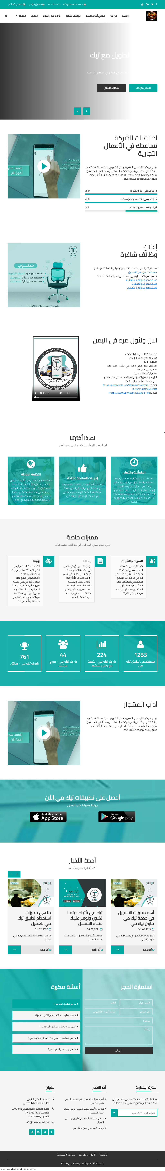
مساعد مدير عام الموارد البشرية (141, 280)
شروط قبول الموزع (51, 16)
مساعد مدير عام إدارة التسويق (142, 287)
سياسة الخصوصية (66, 1154)
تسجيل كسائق (15, 4)
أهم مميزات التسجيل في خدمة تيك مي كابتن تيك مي (84, 1101)
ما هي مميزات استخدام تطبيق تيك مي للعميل (45, 918)
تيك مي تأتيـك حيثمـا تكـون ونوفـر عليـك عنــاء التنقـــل (96, 918)
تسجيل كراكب (35, 4)
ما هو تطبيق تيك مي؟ (64, 1003)
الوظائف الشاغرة (73, 16)
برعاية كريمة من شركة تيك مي (88, 1128)
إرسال (118, 1050)
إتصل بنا (34, 16)
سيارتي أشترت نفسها (95, 16)
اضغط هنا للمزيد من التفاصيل (142, 272)
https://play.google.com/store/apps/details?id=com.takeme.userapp (130, 387)
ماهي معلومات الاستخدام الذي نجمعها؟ (55, 1015)
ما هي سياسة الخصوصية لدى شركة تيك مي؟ (52, 1038)
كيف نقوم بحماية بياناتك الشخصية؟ (57, 1026)
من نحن (113, 16)
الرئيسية (125, 16)
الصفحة (22, 16)
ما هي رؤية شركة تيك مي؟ (62, 1049)
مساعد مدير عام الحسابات (144, 283)
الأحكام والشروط (87, 1154)
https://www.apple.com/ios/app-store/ (129, 392)
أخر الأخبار (107, 949)
